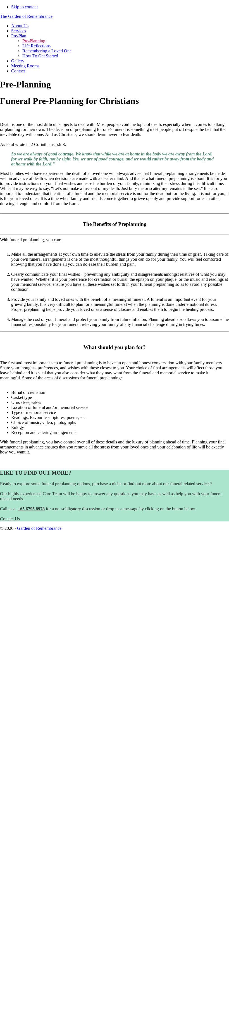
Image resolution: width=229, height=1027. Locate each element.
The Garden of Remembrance (26, 16)
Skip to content (24, 6)
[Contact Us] (114, 650)
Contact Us (10, 518)
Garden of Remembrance (39, 528)
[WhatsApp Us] (114, 896)
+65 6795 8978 (31, 508)
